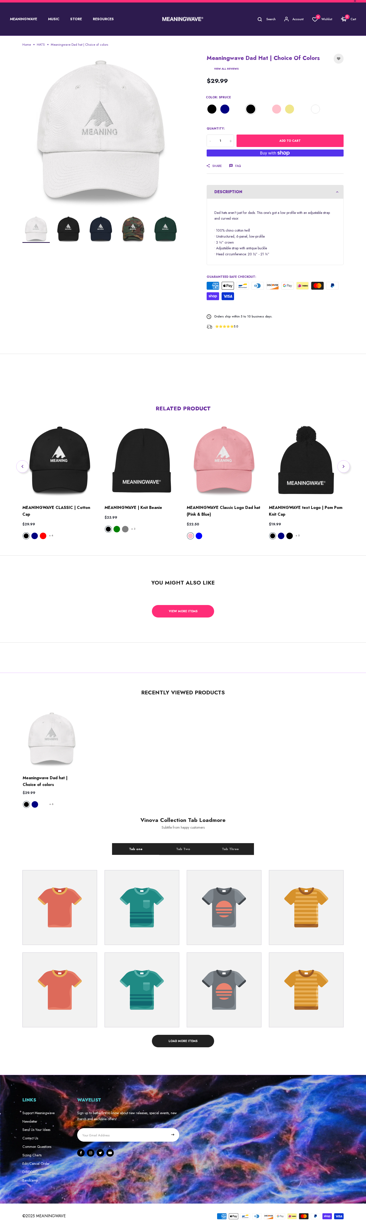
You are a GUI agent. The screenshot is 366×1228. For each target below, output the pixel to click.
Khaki (289, 109)
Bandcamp (30, 1180)
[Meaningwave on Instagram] (90, 1153)
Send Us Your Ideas (36, 1129)
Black (212, 109)
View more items (183, 611)
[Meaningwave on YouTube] (110, 1153)
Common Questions (36, 1146)
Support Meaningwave (38, 1112)
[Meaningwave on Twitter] (100, 1153)
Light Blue (263, 109)
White (315, 109)
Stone (302, 109)
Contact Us (30, 1138)
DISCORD (30, 1171)
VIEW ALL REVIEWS (226, 69)
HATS (41, 44)
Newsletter (29, 1121)
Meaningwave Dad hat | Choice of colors (45, 781)
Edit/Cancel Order (36, 1163)
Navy (225, 109)
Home (26, 44)
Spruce (250, 109)
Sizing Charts (32, 1155)
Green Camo (238, 109)
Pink (276, 109)
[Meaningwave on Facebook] (81, 1153)
